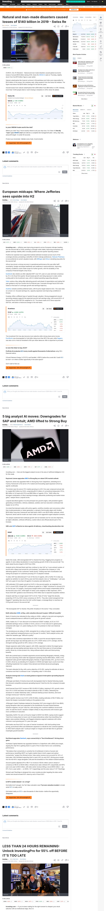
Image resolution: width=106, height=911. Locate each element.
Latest (5, 6)
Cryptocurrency (59, 6)
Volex (7, 281)
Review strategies (29, 98)
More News (84, 99)
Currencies (75, 17)
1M (14, 105)
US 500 (74, 44)
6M (17, 105)
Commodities (30, 6)
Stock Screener (52, 4)
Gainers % (82, 109)
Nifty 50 (74, 34)
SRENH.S (42, 75)
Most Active (75, 109)
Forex (25, 6)
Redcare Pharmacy (58, 257)
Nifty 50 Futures (76, 41)
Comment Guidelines (7, 176)
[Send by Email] (32, 152)
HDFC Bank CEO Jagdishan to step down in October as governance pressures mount (86, 63)
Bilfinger (39, 259)
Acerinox (8, 289)
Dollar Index (75, 49)
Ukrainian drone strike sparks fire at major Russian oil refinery (86, 70)
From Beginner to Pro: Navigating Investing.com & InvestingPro (84, 144)
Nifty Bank (75, 39)
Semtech (23, 738)
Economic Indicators (45, 6)
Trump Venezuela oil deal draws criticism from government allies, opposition (85, 78)
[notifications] (100, 1)
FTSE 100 (75, 46)
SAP (13, 526)
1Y (19, 105)
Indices (81, 17)
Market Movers (77, 105)
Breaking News (19, 6)
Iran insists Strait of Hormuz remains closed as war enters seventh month (86, 93)
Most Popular (12, 6)
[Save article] (58, 26)
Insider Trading (67, 6)
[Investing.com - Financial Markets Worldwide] (8, 1)
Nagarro (59, 338)
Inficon (47, 259)
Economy (53, 6)
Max (25, 105)
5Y (22, 105)
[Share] (54, 26)
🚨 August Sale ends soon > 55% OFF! (75, 1)
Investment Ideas (88, 6)
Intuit (22, 675)
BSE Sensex (75, 36)
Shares (95, 17)
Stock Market (37, 6)
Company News (75, 6)
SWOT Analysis (96, 6)
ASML (19, 613)
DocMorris (9, 338)
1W (11, 105)
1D (8, 105)
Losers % (89, 109)
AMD (26, 478)
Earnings (81, 6)
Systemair (9, 274)
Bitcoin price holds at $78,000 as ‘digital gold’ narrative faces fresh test (87, 86)
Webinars (76, 139)
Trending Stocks (78, 154)
